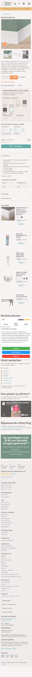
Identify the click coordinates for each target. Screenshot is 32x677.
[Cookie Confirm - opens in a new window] (24, 319)
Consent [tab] (5, 324)
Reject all (16, 356)
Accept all (16, 348)
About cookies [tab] (16, 324)
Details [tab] (26, 324)
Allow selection (16, 352)
